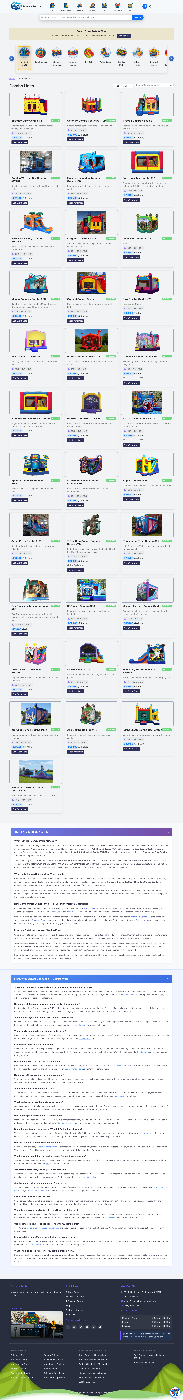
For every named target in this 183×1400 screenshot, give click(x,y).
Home (12, 78)
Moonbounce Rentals (54, 1364)
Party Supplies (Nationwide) (92, 1355)
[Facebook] (68, 1327)
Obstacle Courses (40, 920)
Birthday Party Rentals (54, 1359)
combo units (129, 994)
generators (149, 1133)
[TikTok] (100, 1327)
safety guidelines (89, 1177)
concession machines (49, 1228)
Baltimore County (19, 1359)
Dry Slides (57, 912)
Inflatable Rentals (52, 1368)
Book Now (70, 1314)
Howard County (18, 1368)
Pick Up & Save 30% (75, 1296)
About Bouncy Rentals (144, 1362)
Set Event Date (20, 142)
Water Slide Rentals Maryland (93, 1364)
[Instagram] (74, 1327)
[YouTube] (87, 1327)
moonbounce (161, 1187)
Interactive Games (138, 917)
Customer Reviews (74, 1310)
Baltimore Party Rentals (55, 1373)
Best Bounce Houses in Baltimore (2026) (149, 1356)
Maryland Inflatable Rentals (92, 1377)
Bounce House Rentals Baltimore (94, 1359)
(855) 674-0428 (131, 1305)
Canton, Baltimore (52, 1355)
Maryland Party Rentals (55, 1377)
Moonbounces (90, 908)
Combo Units (85, 1038)
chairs (36, 1228)
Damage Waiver (75, 1301)
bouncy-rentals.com (74, 1069)
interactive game (35, 1190)
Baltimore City (17, 1355)
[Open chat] (175, 1392)
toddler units (81, 1025)
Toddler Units (142, 920)
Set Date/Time (124, 36)
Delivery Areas (72, 1292)
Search (138, 17)
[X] (81, 1327)
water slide (19, 1190)
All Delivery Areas (87, 1382)
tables (29, 1228)
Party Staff (36, 1244)
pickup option (123, 1065)
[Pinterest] (94, 1327)
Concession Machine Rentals (92, 1373)
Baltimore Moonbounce (22, 1377)
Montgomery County (20, 1364)
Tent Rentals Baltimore (89, 1368)
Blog (68, 1305)
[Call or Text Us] (145, 6)
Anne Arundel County (21, 1373)
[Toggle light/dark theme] (150, 6)
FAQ (47, 1163)
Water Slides (71, 912)
